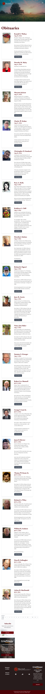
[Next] (37, 617)
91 (35, 617)
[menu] (42, 2)
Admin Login (27, 692)
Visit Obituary (18, 56)
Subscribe (7, 632)
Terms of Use (22, 692)
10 (27, 617)
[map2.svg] (22, 674)
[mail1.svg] (29, 674)
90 (32, 617)
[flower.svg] (16, 674)
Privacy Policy (16, 692)
